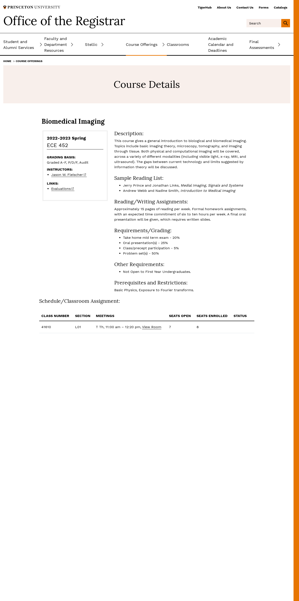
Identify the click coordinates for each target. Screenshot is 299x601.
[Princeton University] (31, 7)
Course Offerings (29, 61)
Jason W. (67, 175)
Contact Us (244, 7)
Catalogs (280, 7)
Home (7, 61)
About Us (224, 7)
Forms (264, 7)
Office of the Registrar (64, 20)
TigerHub (205, 7)
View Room (151, 327)
